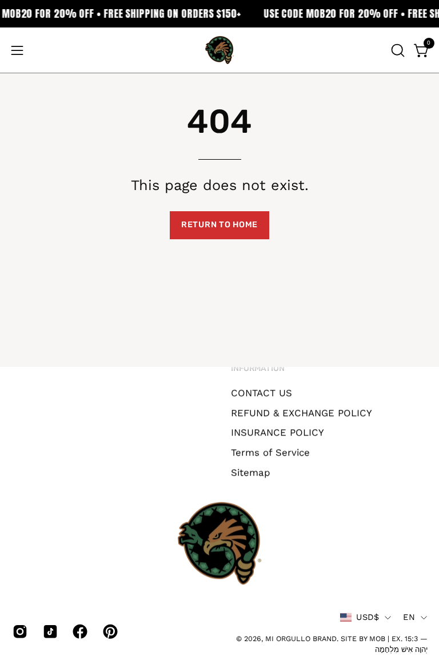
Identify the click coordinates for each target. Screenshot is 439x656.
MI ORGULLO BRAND (301, 638)
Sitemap (250, 471)
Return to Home (219, 225)
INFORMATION (258, 368)
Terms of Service (270, 452)
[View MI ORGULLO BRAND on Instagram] (19, 631)
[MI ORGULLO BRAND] (219, 50)
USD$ (367, 617)
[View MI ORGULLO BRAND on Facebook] (79, 631)
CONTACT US (261, 392)
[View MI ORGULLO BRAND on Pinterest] (109, 631)
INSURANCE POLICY (277, 432)
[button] (397, 50)
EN (409, 617)
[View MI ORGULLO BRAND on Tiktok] (49, 631)
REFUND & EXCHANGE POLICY (301, 412)
